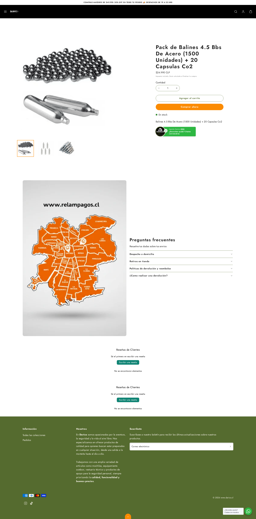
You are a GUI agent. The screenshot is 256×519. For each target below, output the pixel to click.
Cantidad (160, 82)
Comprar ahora (189, 106)
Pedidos (27, 440)
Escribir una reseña (128, 362)
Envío (171, 76)
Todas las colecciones (34, 435)
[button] (5, 11)
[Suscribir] (230, 446)
